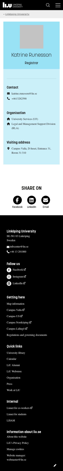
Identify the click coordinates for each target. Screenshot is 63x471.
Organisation (13, 377)
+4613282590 (19, 98)
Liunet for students (16, 414)
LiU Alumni (13, 365)
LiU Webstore (14, 371)
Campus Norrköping (18, 322)
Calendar (11, 359)
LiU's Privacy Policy (18, 443)
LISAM (11, 420)
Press (9, 383)
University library (16, 352)
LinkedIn (18, 283)
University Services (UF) (25, 119)
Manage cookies (15, 449)
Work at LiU (13, 390)
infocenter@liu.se (19, 246)
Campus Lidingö (16, 328)
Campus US (13, 316)
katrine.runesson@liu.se (24, 93)
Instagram (18, 276)
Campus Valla (14, 310)
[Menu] (58, 5)
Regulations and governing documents (27, 335)
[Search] (48, 5)
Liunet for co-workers (18, 408)
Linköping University (17, 14)
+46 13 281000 (18, 251)
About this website (17, 436)
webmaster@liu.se (16, 459)
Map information (15, 303)
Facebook (18, 269)
